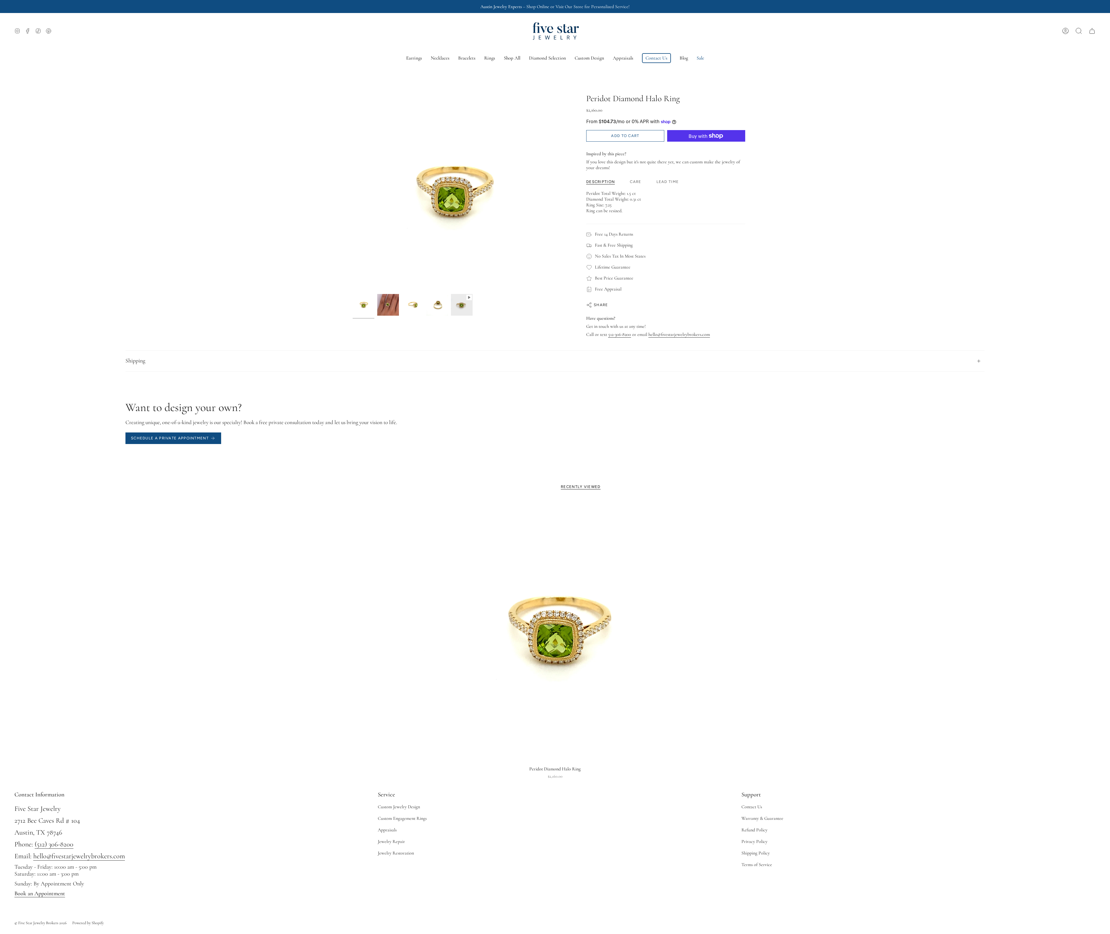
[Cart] (1092, 31)
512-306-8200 (619, 334)
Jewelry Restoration (396, 853)
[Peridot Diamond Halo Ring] (555, 631)
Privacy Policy (754, 841)
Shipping (135, 360)
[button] (1078, 31)
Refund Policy (754, 830)
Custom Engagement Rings (402, 818)
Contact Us (751, 807)
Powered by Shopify (88, 922)
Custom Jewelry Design (399, 807)
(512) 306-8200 (54, 844)
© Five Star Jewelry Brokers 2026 (40, 922)
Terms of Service (756, 865)
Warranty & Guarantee (762, 818)
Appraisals (387, 830)
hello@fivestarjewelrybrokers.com (679, 334)
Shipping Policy (755, 853)
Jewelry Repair (391, 841)
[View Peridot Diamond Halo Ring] (462, 305)
